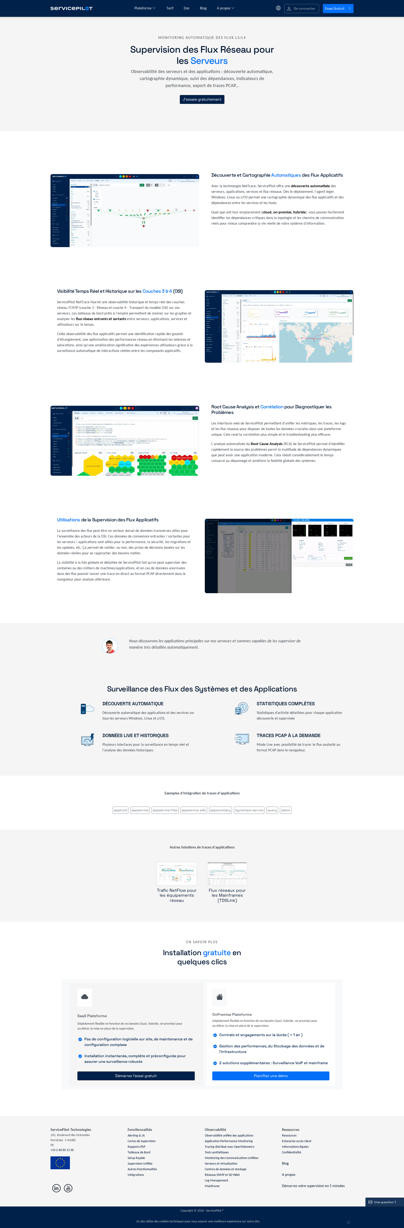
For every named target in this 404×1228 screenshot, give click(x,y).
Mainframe (212, 1186)
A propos (224, 8)
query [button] (272, 810)
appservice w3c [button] (194, 810)
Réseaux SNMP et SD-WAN (222, 1175)
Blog (204, 8)
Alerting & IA (136, 1135)
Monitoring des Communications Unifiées (231, 1158)
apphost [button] (120, 810)
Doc (187, 8)
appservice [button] (139, 810)
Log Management (216, 1180)
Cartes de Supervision (141, 1141)
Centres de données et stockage (225, 1169)
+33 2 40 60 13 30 (62, 1150)
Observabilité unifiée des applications (229, 1135)
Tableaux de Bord (139, 1152)
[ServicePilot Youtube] (67, 1188)
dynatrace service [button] (249, 810)
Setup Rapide (136, 1158)
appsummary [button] (220, 810)
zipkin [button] (285, 810)
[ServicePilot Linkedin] (56, 1188)
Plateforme (143, 8)
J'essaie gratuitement (202, 99)
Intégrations (136, 1175)
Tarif (170, 8)
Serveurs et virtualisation (221, 1164)
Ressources (289, 1135)
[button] (301, 8)
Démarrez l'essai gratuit (136, 1075)
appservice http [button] (165, 810)
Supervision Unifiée (140, 1164)
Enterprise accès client (296, 1141)
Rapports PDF (136, 1147)
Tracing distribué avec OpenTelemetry (229, 1147)
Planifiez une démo (271, 1075)
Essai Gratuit (334, 8)
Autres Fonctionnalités (142, 1169)
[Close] (348, 1221)
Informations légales (295, 1147)
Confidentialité (291, 1152)
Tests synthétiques (217, 1152)
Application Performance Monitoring (229, 1141)
